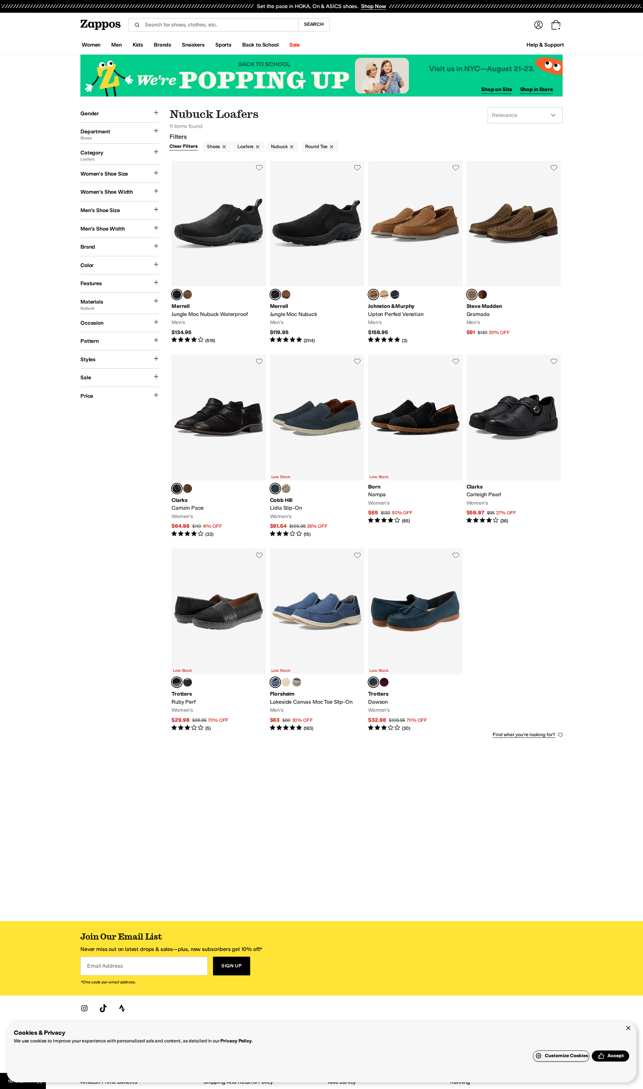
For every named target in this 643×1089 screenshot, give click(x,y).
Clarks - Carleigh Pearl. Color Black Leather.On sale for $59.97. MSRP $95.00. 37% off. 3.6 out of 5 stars (514, 446)
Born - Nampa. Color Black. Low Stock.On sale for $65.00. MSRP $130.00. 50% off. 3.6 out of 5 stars (415, 446)
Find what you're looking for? (524, 735)
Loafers (245, 146)
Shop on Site (496, 89)
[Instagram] (84, 1008)
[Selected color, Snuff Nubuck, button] (373, 294)
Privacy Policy (236, 1041)
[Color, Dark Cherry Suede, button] (384, 682)
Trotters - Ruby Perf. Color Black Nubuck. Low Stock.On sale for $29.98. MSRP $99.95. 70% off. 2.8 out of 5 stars (218, 640)
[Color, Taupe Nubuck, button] (384, 294)
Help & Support (545, 45)
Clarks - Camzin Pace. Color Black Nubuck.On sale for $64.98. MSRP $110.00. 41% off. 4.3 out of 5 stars (218, 446)
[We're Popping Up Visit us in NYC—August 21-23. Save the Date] (321, 76)
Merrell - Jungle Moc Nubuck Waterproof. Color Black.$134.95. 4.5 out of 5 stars (218, 252)
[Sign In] (538, 24)
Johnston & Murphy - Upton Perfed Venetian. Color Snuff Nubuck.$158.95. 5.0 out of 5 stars (415, 252)
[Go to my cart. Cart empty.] (556, 24)
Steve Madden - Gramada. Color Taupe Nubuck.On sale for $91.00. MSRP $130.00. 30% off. (514, 252)
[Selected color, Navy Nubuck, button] (275, 682)
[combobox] (213, 24)
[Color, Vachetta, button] (482, 294)
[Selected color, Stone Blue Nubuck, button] (275, 488)
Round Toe (316, 146)
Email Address (105, 966)
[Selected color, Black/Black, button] (275, 294)
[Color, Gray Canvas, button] (296, 682)
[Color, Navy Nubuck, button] (394, 294)
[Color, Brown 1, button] (187, 294)
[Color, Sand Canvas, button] (286, 682)
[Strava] (122, 1008)
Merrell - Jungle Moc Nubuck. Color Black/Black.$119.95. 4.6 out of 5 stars (317, 252)
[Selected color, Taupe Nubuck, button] (472, 294)
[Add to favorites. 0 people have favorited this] (259, 167)
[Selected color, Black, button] (176, 294)
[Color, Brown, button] (286, 294)
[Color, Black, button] (187, 682)
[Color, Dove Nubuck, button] (286, 488)
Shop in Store (536, 89)
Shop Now (373, 6)
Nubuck (279, 146)
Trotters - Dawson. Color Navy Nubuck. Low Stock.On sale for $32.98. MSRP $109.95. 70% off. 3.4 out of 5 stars (415, 640)
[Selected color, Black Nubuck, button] (176, 488)
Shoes (213, 146)
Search (314, 24)
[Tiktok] (103, 1008)
